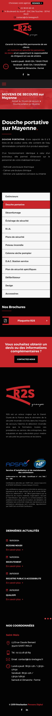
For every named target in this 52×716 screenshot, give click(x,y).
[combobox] (37, 3)
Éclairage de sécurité (17, 221)
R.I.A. (8, 229)
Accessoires (11, 293)
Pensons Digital (35, 704)
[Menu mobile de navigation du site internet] (4, 83)
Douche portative (15, 204)
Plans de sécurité (14, 237)
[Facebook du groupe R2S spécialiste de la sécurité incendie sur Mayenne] (23, 74)
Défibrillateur (12, 277)
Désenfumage (13, 212)
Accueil (15, 101)
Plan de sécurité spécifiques (20, 269)
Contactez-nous (26, 359)
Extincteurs (11, 196)
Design (9, 285)
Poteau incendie (14, 245)
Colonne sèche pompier (18, 253)
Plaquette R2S (26, 320)
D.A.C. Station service (17, 261)
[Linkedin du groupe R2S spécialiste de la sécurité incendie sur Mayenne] (28, 74)
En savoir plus (13, 549)
